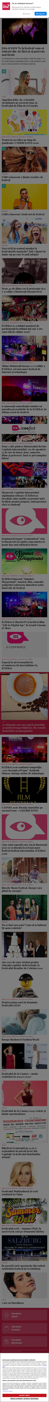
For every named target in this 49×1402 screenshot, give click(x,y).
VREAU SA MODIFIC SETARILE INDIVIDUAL (24, 1398)
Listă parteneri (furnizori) (7, 1391)
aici (17, 1374)
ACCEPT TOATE (24, 1395)
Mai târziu (26, 13)
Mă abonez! (40, 13)
